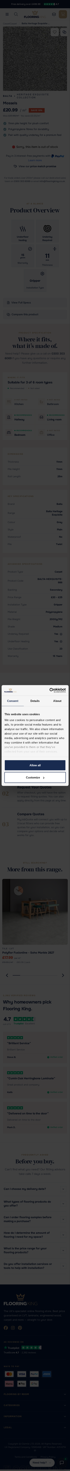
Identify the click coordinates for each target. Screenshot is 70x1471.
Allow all (35, 765)
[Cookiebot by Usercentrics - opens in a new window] (50, 690)
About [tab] (57, 700)
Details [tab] (35, 700)
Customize (33, 777)
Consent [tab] (12, 700)
